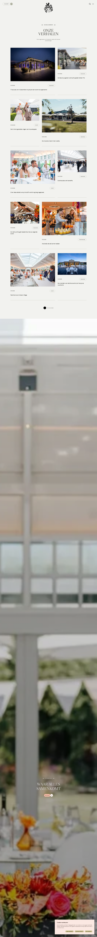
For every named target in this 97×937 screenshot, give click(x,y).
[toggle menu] (93, 4)
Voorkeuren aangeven (79, 931)
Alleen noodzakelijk (69, 931)
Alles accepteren (88, 931)
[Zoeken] (90, 4)
